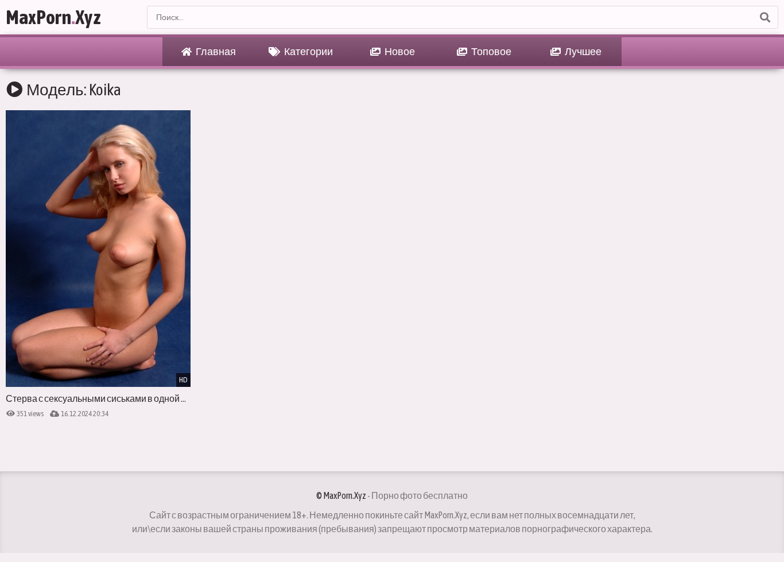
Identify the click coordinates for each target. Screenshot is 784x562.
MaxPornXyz (53, 17)
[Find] (764, 17)
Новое (399, 51)
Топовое (490, 51)
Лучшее (582, 51)
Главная (215, 51)
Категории (308, 51)
